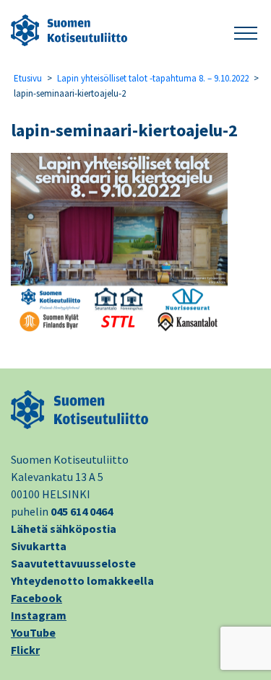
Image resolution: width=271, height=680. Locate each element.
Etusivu (28, 78)
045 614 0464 (82, 511)
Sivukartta (38, 546)
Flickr (25, 650)
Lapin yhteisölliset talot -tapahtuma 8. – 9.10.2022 (153, 78)
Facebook (36, 598)
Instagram (38, 615)
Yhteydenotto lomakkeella (82, 580)
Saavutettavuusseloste (73, 563)
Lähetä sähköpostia (63, 528)
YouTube (33, 632)
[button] (245, 30)
